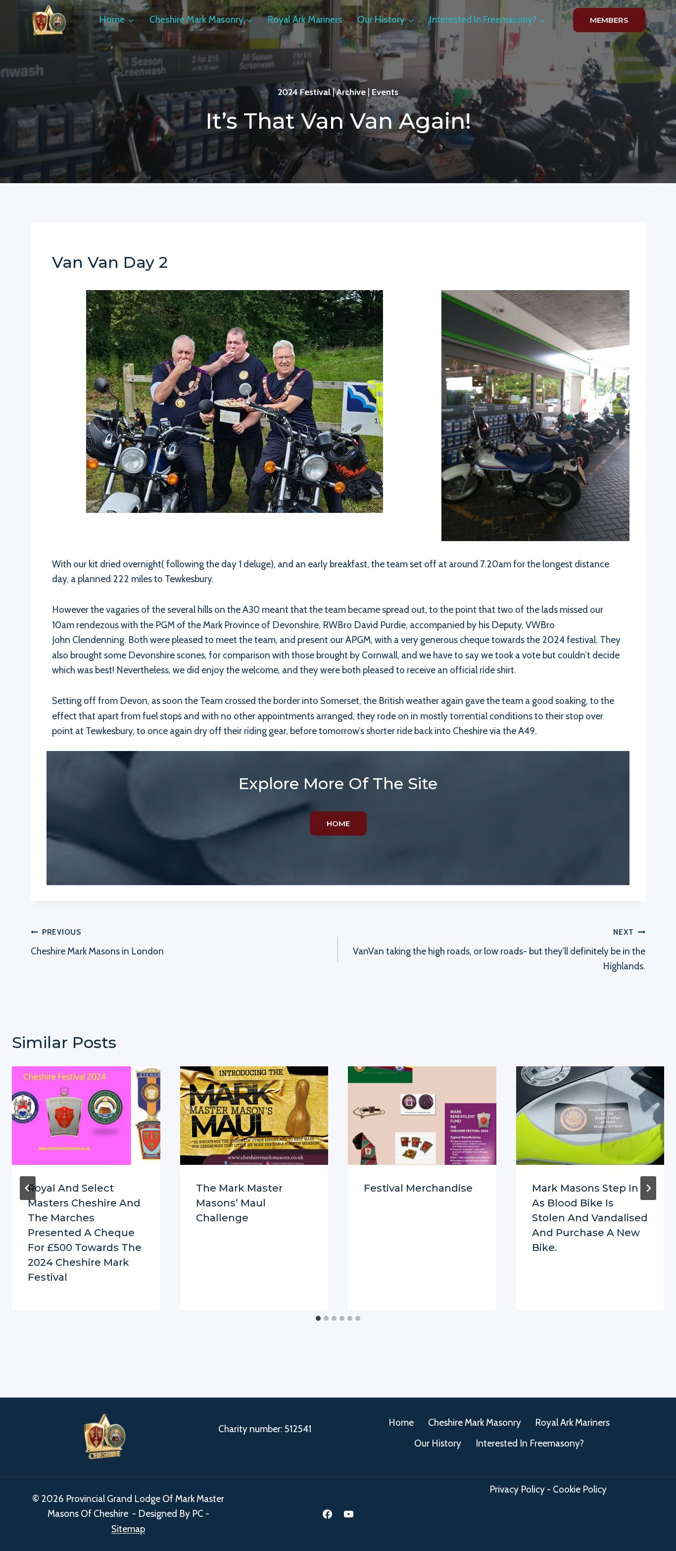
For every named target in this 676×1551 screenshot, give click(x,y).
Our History (437, 1443)
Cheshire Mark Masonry (474, 1422)
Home (401, 1422)
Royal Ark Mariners (305, 19)
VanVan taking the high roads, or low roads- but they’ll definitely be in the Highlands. (499, 949)
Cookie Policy (580, 1489)
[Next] (648, 1188)
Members (609, 20)
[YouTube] (348, 1513)
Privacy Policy (517, 1489)
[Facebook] (327, 1513)
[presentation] (86, 1115)
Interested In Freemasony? (530, 1443)
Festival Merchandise (418, 1188)
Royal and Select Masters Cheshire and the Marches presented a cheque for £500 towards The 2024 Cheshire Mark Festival (85, 1232)
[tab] (318, 1318)
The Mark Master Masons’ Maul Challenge (239, 1203)
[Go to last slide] (28, 1188)
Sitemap (128, 1529)
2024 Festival (304, 92)
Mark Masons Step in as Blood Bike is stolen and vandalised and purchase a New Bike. (590, 1217)
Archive (351, 92)
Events (385, 92)
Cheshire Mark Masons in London (97, 942)
